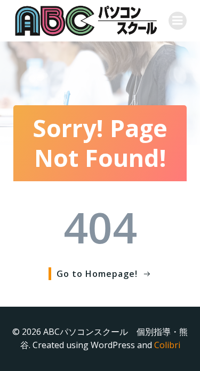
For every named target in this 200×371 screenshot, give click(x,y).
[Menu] (178, 21)
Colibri (167, 345)
